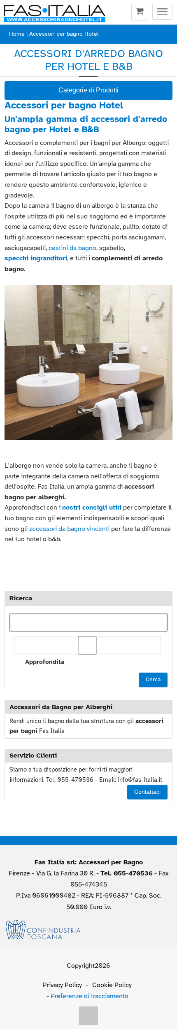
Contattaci (147, 792)
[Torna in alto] (88, 1015)
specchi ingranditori (36, 258)
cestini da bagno (72, 248)
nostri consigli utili (91, 507)
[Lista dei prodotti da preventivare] (139, 12)
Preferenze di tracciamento (89, 996)
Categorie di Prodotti (88, 90)
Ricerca (20, 598)
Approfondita (44, 662)
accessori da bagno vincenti (69, 529)
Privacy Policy (62, 985)
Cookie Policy (112, 985)
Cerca (153, 679)
